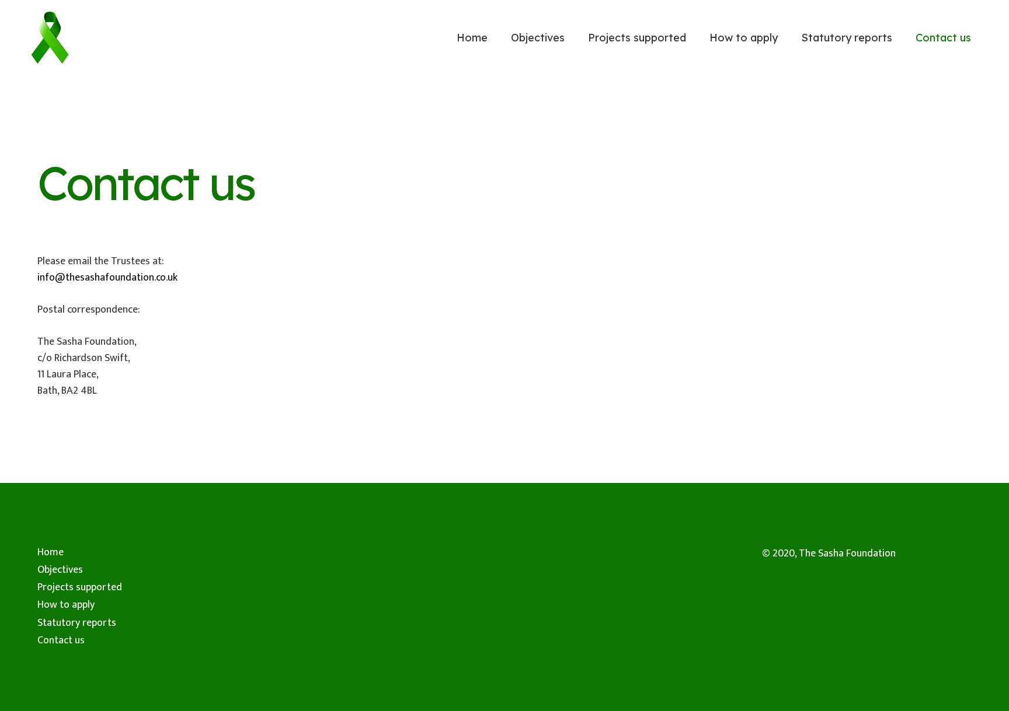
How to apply (66, 605)
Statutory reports (76, 623)
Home (50, 552)
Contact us (61, 640)
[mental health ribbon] (50, 38)
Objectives (60, 570)
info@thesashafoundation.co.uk (108, 277)
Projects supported (79, 587)
